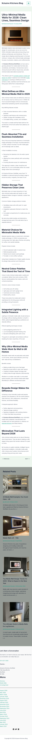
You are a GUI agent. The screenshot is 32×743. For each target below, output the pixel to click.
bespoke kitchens (7, 423)
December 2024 (4, 704)
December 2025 (4, 698)
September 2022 (4, 718)
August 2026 (3, 690)
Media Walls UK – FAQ (11, 538)
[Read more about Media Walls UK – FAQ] (16, 526)
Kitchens (2, 681)
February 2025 (4, 702)
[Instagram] (18, 729)
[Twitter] (16, 729)
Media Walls (3, 683)
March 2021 (3, 726)
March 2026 (3, 694)
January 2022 (4, 724)
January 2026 (4, 696)
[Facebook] (13, 729)
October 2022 (4, 716)
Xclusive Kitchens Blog (12, 3)
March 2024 (3, 714)
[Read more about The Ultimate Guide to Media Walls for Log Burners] (16, 612)
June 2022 (3, 720)
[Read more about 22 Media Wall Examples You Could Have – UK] (16, 484)
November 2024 (4, 706)
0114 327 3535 (4, 660)
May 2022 (3, 722)
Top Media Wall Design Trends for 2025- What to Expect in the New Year (15, 581)
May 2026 (3, 692)
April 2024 (3, 712)
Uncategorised (4, 685)
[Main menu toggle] (28, 3)
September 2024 (4, 708)
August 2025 (3, 700)
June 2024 (3, 710)
